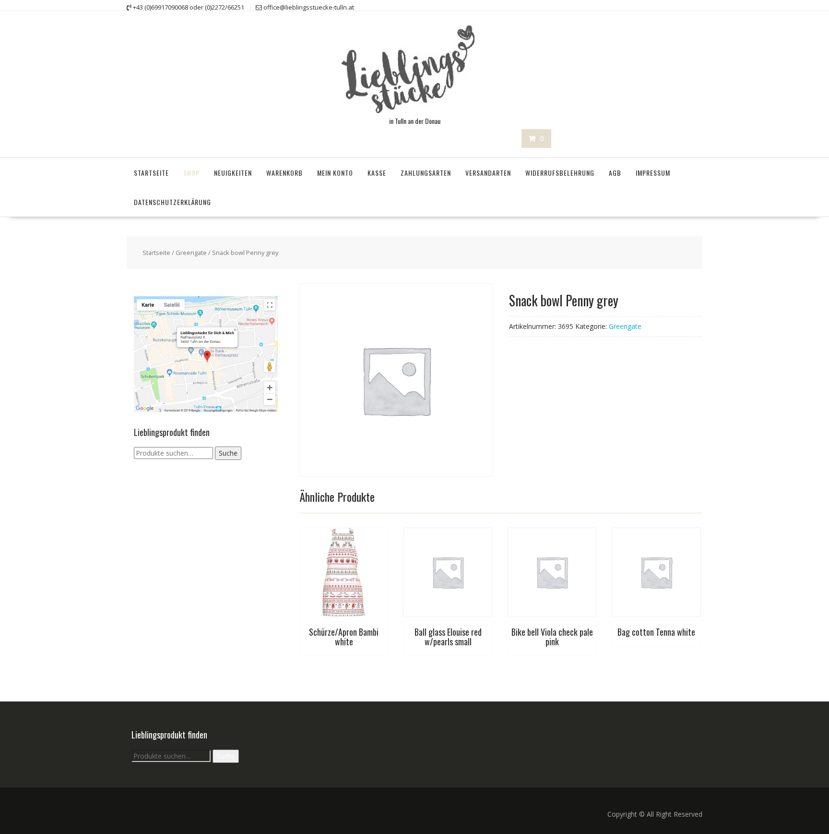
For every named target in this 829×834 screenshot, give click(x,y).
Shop (191, 173)
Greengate (191, 252)
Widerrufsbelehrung (559, 173)
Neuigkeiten (233, 173)
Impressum (653, 173)
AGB (615, 173)
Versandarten (488, 173)
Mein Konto (335, 173)
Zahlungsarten (426, 173)
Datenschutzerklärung (172, 202)
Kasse (376, 173)
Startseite (151, 173)
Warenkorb (284, 173)
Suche (228, 453)
